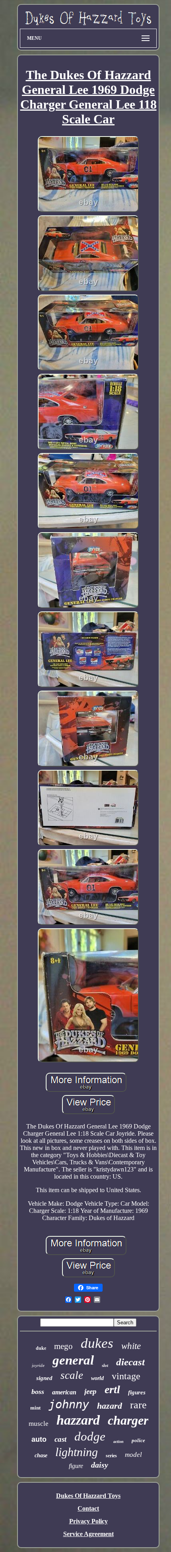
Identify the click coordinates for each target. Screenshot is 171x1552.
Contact (88, 1508)
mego (63, 1346)
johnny (69, 1404)
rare (138, 1405)
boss (37, 1392)
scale (71, 1375)
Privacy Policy (88, 1521)
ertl (112, 1389)
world (97, 1378)
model (133, 1454)
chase (41, 1455)
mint (35, 1408)
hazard (109, 1406)
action (118, 1441)
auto (39, 1439)
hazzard (78, 1420)
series (111, 1455)
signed (44, 1378)
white (131, 1346)
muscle (39, 1423)
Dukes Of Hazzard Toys (88, 1495)
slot (105, 1365)
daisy (99, 1464)
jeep (90, 1391)
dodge (89, 1436)
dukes (97, 1343)
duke (41, 1348)
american (64, 1392)
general (73, 1360)
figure (76, 1465)
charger (128, 1420)
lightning (76, 1451)
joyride (38, 1365)
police (138, 1440)
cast (60, 1439)
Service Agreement (88, 1534)
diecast (130, 1362)
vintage (126, 1376)
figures (137, 1392)
